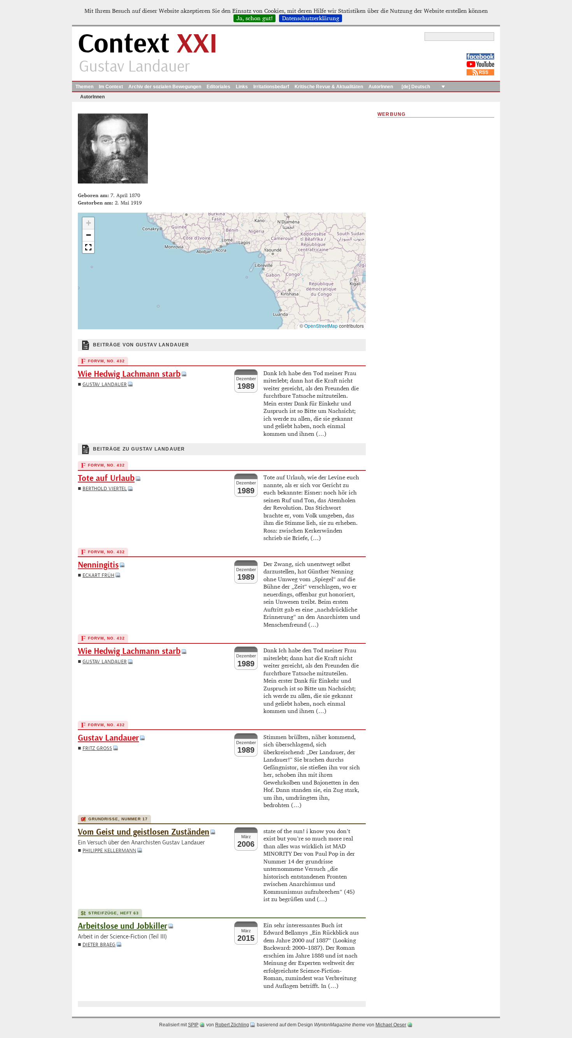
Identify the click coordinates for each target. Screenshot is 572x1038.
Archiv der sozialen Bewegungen (164, 86)
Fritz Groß (97, 748)
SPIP (193, 1025)
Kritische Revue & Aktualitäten (329, 86)
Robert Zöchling (232, 1025)
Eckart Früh (98, 575)
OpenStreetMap (321, 325)
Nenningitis (98, 565)
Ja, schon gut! (255, 18)
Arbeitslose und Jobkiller (122, 926)
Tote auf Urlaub (106, 478)
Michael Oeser (390, 1025)
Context (148, 44)
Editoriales (218, 86)
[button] (88, 223)
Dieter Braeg (99, 944)
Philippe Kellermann (109, 850)
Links (242, 86)
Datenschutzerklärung (310, 18)
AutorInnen (380, 86)
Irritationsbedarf (271, 86)
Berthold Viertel (104, 488)
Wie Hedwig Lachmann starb (129, 374)
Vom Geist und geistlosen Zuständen (143, 832)
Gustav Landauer (104, 384)
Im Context (111, 86)
